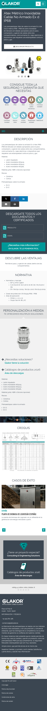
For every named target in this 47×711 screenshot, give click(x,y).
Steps (9, 236)
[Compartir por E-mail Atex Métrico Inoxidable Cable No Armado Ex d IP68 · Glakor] (6, 204)
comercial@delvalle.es (10, 623)
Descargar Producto (24, 46)
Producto (11, 228)
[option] (23, 64)
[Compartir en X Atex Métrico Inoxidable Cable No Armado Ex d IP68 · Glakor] (6, 198)
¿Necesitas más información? (23, 247)
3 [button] (25, 76)
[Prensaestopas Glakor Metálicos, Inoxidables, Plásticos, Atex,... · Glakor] (11, 4)
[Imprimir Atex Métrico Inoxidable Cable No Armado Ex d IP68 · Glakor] (15, 204)
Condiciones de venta (8, 697)
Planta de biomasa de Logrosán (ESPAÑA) (19, 514)
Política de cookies (7, 693)
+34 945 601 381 (7, 619)
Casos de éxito (23, 480)
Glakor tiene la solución (17, 363)
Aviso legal (5, 685)
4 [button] (28, 76)
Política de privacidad (8, 689)
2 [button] (22, 76)
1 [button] (18, 76)
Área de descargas (14, 373)
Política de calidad (7, 701)
